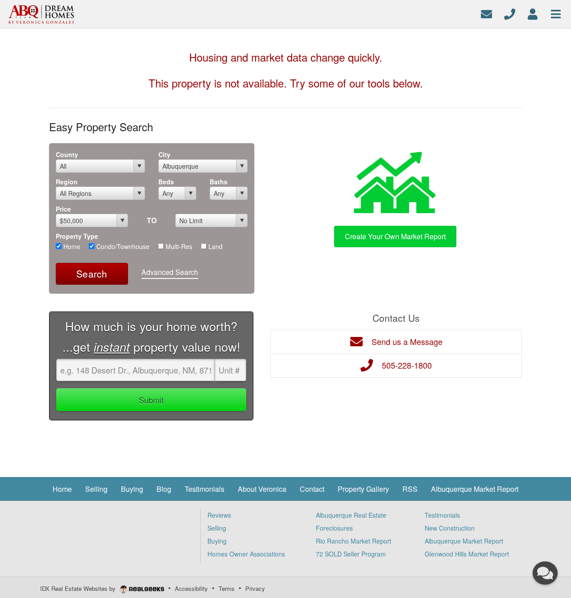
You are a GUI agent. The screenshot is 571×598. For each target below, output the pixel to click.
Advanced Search (169, 272)
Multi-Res (178, 246)
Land (215, 246)
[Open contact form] (486, 13)
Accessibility (191, 588)
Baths (219, 181)
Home (71, 246)
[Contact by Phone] (509, 13)
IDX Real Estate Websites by (78, 588)
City (164, 154)
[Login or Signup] (533, 13)
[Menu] (556, 13)
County (67, 154)
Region (67, 181)
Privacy (255, 588)
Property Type (77, 236)
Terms (227, 588)
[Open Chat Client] (545, 573)
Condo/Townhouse (122, 246)
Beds (166, 181)
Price (63, 208)
